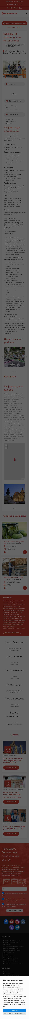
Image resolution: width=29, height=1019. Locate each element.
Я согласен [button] (14, 1010)
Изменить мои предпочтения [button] (14, 1013)
